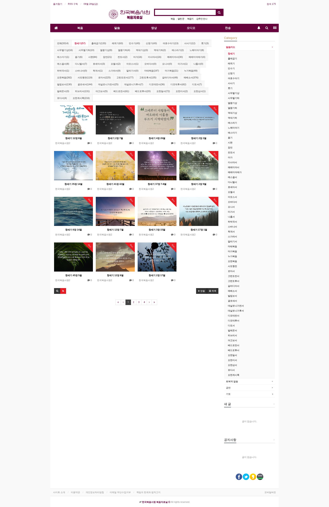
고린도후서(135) (147, 77)
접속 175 (271, 4)
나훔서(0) (198, 64)
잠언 (230, 147)
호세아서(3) (99, 64)
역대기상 (232, 113)
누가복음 (232, 256)
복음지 (190, 18)
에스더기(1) (63, 57)
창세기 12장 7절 (115, 229)
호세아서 (232, 187)
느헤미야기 (233, 127)
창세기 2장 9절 (198, 184)
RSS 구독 (73, 4)
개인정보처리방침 (95, 492)
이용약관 (75, 492)
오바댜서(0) (150, 64)
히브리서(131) (82, 91)
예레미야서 (233, 167)
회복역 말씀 (232, 381)
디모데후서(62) (178, 84)
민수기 (231, 68)
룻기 (230, 88)
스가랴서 (232, 236)
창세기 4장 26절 (157, 138)
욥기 (230, 137)
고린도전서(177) (125, 77)
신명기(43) (151, 43)
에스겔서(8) (63, 64)
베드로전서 (233, 345)
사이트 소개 (59, 492)
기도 (228, 394)
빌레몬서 (232, 330)
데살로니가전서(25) (108, 84)
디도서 (231, 325)
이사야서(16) (154, 57)
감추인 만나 (201, 18)
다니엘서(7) (81, 64)
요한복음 (232, 261)
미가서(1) (183, 64)
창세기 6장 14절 (73, 229)
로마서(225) (104, 77)
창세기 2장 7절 (115, 138)
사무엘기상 (233, 93)
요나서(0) (167, 64)
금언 (228, 387)
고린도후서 (233, 281)
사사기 (231, 83)
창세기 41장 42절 (115, 184)
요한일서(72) (163, 91)
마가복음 (232, 251)
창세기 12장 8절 (73, 138)
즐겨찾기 (57, 4)
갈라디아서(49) (170, 77)
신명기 (231, 73)
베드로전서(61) (121, 91)
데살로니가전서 (236, 305)
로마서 (231, 271)
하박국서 (232, 221)
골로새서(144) (85, 84)
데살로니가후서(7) (133, 84)
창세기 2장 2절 (198, 138)
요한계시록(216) (81, 98)
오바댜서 (232, 202)
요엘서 (231, 192)
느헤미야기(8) (197, 50)
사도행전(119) (85, 77)
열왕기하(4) (124, 50)
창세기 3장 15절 (157, 229)
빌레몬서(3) (63, 91)
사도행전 (232, 266)
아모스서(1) (132, 64)
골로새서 (232, 301)
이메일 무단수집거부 (120, 492)
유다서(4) (62, 98)
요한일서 (232, 355)
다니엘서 (232, 182)
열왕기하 (232, 108)
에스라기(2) (178, 50)
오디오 (191, 28)
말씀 (117, 28)
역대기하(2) (160, 50)
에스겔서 (232, 177)
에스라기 (232, 123)
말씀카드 (230, 47)
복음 (173, 18)
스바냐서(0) (81, 70)
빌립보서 (232, 296)
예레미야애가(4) (197, 57)
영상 (154, 28)
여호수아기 (233, 78)
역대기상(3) (142, 50)
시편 (230, 142)
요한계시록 (233, 375)
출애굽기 (232, 58)
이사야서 (232, 162)
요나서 (231, 207)
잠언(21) (107, 57)
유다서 (231, 370)
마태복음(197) (151, 70)
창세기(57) (79, 43)
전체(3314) (63, 43)
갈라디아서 (233, 286)
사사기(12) (189, 43)
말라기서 (232, 241)
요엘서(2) (116, 64)
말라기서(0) (132, 70)
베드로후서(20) (143, 91)
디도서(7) (197, 84)
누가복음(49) (190, 70)
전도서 (231, 152)
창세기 (231, 53)
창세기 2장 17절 (157, 275)
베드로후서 (233, 350)
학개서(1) (98, 70)
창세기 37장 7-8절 (157, 184)
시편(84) (92, 57)
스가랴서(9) (115, 70)
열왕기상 (232, 103)
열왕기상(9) (106, 50)
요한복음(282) (64, 77)
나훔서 (231, 216)
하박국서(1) (63, 70)
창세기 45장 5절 (73, 275)
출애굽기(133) (98, 43)
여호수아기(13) (170, 43)
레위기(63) (117, 43)
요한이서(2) (182, 91)
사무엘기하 (233, 98)
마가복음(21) (171, 70)
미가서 (231, 212)
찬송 (228, 28)
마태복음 (232, 246)
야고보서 (232, 340)
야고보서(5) (102, 91)
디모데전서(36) (157, 84)
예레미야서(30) (175, 57)
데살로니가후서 (236, 310)
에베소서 (232, 291)
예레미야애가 (235, 172)
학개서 (231, 231)
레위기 (231, 63)
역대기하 (232, 118)
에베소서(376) (191, 77)
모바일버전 (270, 492)
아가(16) (137, 57)
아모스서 (232, 197)
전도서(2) (122, 57)
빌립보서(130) (64, 84)
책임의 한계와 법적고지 (149, 492)
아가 (230, 157)
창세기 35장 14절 (73, 184)
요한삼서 (232, 365)
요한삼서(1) (200, 91)
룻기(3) (205, 43)
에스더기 (232, 132)
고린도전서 (233, 276)
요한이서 (232, 360)
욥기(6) (78, 57)
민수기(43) (134, 43)
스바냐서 (232, 226)
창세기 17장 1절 (199, 229)
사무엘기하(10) (86, 50)
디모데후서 (233, 320)
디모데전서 (233, 315)
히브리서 (232, 335)
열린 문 (181, 18)
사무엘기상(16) (65, 50)
